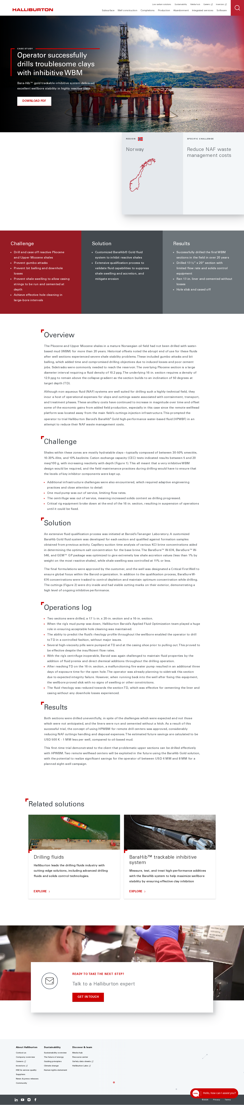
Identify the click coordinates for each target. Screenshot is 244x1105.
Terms (228, 1100)
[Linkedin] (16, 1100)
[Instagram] (29, 1100)
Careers (206, 4)
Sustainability (181, 4)
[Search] (237, 8)
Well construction (127, 10)
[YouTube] (22, 1100)
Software (222, 10)
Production (164, 10)
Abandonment (181, 10)
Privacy (216, 1100)
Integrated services (202, 10)
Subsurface (108, 10)
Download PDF (34, 101)
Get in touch (88, 997)
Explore (41, 891)
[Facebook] (35, 1100)
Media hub (195, 4)
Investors (220, 4)
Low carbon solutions (161, 4)
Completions (148, 10)
